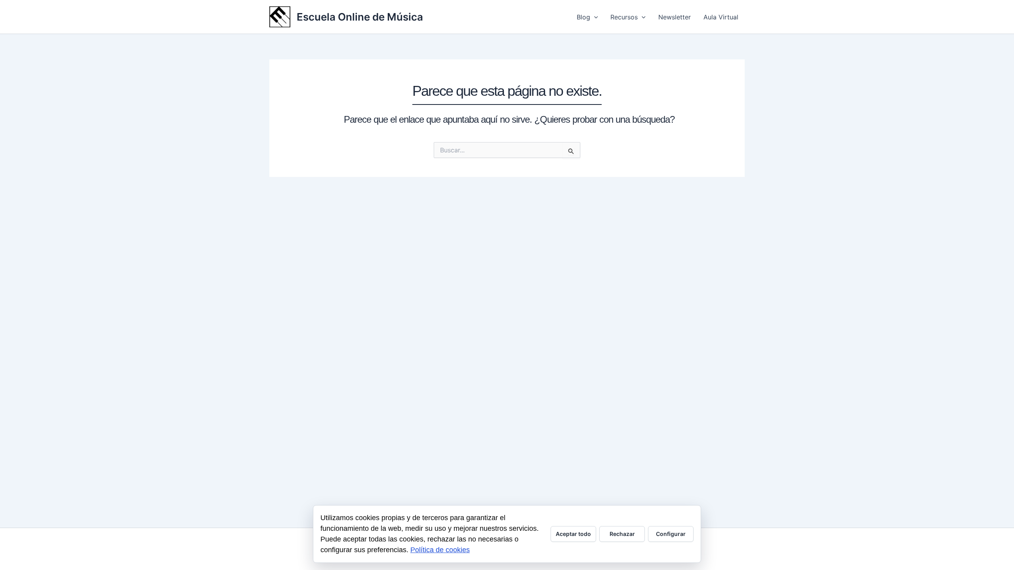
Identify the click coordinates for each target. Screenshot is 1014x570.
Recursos (624, 17)
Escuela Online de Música (360, 17)
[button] (594, 17)
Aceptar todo (573, 533)
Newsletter (674, 17)
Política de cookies (440, 550)
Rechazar (622, 533)
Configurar (671, 533)
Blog (583, 17)
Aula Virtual (720, 17)
